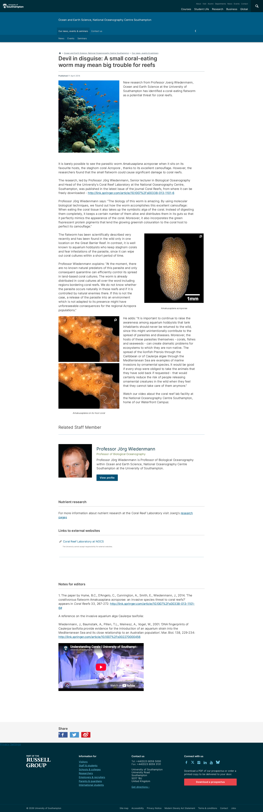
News (229, 4)
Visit (204, 4)
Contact (244, 4)
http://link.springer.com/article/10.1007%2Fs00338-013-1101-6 (131, 193)
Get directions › (140, 786)
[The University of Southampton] (13, 6)
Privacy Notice (154, 808)
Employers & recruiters (92, 777)
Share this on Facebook (59, 733)
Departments (220, 4)
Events (237, 4)
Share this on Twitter (74, 735)
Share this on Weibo (85, 735)
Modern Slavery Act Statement (180, 808)
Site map (124, 808)
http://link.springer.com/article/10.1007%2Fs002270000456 (99, 637)
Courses (186, 9)
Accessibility (138, 808)
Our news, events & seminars (73, 31)
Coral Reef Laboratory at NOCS (83, 541)
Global (244, 9)
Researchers (86, 773)
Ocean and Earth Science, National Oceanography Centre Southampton (104, 19)
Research (217, 9)
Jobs (233, 808)
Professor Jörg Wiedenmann (125, 449)
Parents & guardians (90, 781)
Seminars (82, 38)
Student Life (201, 9)
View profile (107, 477)
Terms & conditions (207, 808)
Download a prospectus (210, 781)
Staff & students (88, 765)
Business (231, 9)
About (198, 4)
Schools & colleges (90, 769)
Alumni (211, 4)
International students (91, 784)
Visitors (83, 761)
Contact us (96, 31)
